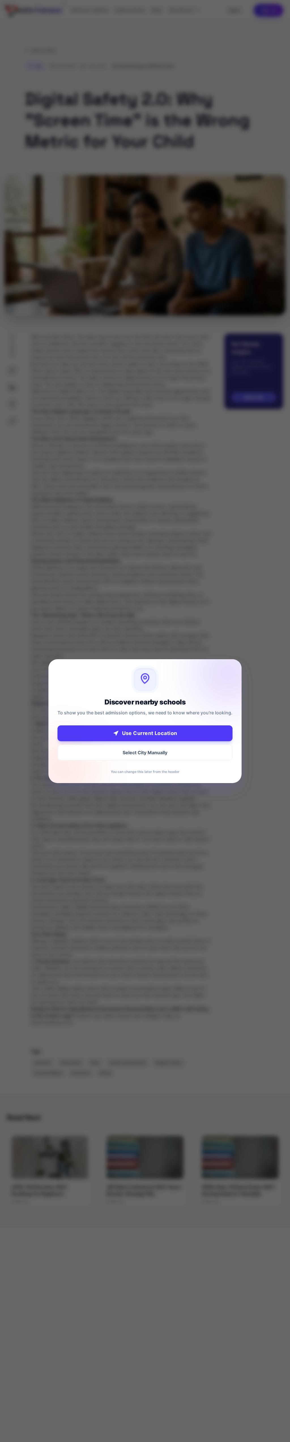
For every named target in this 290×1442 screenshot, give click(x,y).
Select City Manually (145, 752)
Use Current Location (149, 733)
